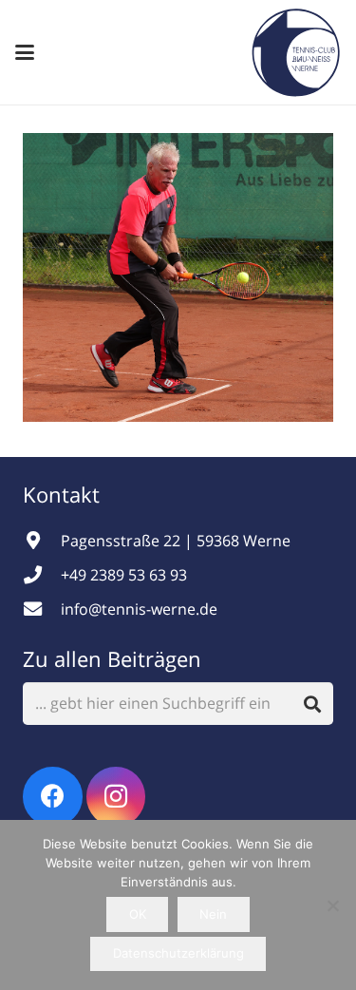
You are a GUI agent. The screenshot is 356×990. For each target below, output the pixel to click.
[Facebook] (53, 797)
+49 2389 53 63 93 (124, 574)
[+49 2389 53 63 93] (42, 574)
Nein (213, 914)
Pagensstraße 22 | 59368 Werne (175, 540)
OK (137, 914)
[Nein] (332, 905)
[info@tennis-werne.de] (42, 609)
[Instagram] (116, 797)
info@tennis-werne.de (139, 609)
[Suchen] (311, 703)
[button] (25, 52)
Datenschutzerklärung (178, 953)
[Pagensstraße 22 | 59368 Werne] (42, 540)
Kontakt (64, 494)
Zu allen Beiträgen (112, 658)
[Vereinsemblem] (296, 52)
